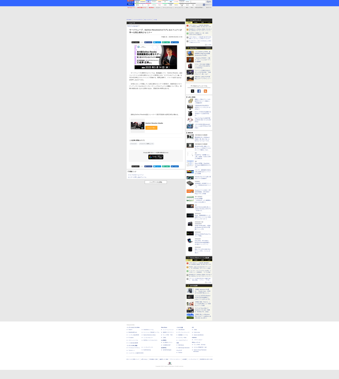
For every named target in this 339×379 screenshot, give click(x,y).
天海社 (195, 329)
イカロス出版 (180, 327)
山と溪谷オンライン (167, 342)
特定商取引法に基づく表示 (206, 359)
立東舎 (164, 337)
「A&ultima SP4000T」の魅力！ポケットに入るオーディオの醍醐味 (203, 59)
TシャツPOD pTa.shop (199, 344)
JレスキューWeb (182, 337)
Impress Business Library (149, 335)
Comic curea (197, 332)
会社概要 (184, 359)
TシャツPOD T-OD (168, 335)
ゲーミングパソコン (167, 7)
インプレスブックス (148, 347)
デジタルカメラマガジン (134, 347)
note (167, 42)
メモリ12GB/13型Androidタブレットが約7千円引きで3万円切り (203, 126)
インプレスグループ (193, 359)
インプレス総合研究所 (133, 335)
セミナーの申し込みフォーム (137, 177)
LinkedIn (176, 42)
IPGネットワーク (196, 342)
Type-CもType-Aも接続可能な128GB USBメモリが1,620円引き (203, 119)
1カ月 (209, 22)
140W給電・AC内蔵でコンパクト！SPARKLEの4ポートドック (203, 185)
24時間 (195, 22)
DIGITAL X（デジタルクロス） (150, 340)
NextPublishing (147, 350)
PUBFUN (194, 337)
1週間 (202, 22)
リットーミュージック (168, 329)
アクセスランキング (195, 20)
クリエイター (133, 143)
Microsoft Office (199, 7)
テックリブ (179, 350)
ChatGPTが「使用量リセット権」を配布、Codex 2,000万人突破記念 (203, 156)
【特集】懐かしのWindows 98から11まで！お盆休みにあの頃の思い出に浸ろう (203, 316)
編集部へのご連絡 (164, 359)
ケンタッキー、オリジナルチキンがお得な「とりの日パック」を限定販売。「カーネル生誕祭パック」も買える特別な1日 (200, 272)
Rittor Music (164, 327)
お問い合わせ (144, 359)
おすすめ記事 (193, 285)
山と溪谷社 (163, 340)
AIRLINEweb (181, 329)
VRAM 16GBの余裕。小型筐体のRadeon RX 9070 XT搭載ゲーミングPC (202, 227)
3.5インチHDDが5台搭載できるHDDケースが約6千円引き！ (203, 113)
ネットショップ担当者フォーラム (151, 332)
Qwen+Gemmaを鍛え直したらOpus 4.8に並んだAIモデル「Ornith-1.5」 (203, 208)
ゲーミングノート (179, 7)
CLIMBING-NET (166, 345)
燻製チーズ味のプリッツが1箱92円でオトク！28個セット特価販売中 (202, 101)
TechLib (180, 352)
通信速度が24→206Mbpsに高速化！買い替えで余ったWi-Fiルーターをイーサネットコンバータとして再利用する (200, 31)
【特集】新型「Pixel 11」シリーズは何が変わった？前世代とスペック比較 (203, 303)
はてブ (158, 42)
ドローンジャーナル (133, 340)
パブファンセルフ (198, 339)
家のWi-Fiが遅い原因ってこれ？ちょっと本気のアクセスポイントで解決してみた (203, 148)
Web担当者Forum (132, 332)
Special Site (193, 48)
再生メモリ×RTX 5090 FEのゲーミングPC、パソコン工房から (202, 250)
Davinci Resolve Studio (154, 123)
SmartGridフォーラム (148, 329)
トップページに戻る (155, 182)
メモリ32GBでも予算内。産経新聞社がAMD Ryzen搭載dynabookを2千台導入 (202, 53)
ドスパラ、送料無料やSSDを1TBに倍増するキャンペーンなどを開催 (203, 171)
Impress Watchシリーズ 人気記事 (199, 257)
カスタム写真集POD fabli (200, 347)
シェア (149, 42)
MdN (178, 342)
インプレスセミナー (148, 337)
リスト (141, 42)
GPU (187, 7)
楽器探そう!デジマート (168, 332)
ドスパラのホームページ (136, 175)
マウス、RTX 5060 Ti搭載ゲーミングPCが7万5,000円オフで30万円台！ (202, 66)
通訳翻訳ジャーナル (183, 335)
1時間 (189, 22)
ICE (193, 327)
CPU (192, 7)
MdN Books (181, 345)
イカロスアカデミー (183, 340)
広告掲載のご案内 (153, 359)
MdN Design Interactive (184, 347)
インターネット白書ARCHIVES (135, 353)
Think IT (130, 329)
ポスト (136, 42)
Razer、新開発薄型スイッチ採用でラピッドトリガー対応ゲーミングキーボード (203, 217)
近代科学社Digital (167, 350)
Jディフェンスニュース (183, 332)
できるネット (131, 350)
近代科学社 (163, 347)
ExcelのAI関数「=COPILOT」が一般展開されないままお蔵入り (203, 200)
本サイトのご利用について (133, 359)
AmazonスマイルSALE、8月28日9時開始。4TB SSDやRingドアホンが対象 (203, 191)
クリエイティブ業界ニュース (146, 143)
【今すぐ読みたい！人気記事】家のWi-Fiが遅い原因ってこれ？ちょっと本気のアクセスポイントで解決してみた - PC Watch (200, 38)
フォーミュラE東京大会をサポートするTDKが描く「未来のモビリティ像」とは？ (203, 72)
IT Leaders (131, 337)
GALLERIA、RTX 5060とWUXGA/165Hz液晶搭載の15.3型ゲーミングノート (202, 242)
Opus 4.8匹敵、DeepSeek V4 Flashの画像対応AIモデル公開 (203, 165)
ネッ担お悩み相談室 (133, 342)
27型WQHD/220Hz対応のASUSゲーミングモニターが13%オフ (202, 107)
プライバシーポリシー (175, 359)
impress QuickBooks (199, 335)
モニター (158, 7)
